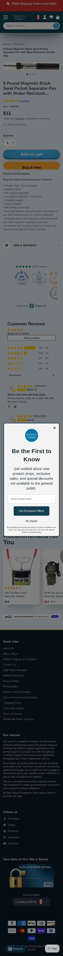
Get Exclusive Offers (31, 510)
